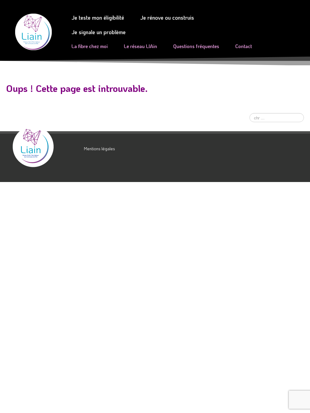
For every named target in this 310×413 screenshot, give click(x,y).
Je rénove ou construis (167, 17)
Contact (243, 46)
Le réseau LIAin (140, 46)
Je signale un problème (98, 32)
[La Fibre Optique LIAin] (46, 146)
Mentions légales (99, 148)
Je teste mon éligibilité (97, 17)
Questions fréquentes (196, 46)
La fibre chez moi (89, 46)
